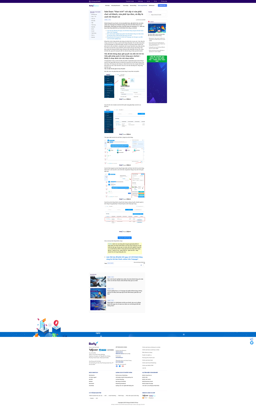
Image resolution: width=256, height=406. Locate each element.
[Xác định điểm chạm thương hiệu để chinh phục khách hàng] (157, 28)
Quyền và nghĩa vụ (147, 355)
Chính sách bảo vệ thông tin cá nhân (151, 347)
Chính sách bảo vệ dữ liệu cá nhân (150, 349)
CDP (97, 398)
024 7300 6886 (119, 362)
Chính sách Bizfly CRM (147, 365)
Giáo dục (93, 18)
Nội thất (93, 37)
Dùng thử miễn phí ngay (125, 237)
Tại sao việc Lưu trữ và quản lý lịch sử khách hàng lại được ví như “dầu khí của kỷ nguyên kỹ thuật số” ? (157, 44)
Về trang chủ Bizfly (95, 1)
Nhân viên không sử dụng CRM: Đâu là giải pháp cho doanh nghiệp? (156, 51)
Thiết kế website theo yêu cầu (95, 395)
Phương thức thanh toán (148, 357)
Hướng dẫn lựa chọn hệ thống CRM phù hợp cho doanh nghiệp (157, 47)
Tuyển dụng (140, 1)
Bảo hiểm (93, 20)
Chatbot (110, 244)
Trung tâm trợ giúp (130, 1)
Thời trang (93, 24)
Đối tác (155, 1)
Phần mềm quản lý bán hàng (132, 395)
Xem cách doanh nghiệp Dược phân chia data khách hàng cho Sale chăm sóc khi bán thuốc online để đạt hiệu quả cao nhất (125, 279)
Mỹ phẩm (93, 26)
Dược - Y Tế (93, 16)
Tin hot (152, 21)
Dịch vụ (92, 35)
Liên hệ (148, 1)
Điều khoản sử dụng (147, 352)
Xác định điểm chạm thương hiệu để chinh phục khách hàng (156, 34)
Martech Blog (133, 5)
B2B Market (151, 5)
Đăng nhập (164, 1)
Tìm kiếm (149, 14)
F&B (92, 22)
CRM (105, 395)
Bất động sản (94, 14)
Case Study (125, 5)
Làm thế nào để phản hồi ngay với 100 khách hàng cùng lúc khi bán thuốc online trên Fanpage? (124, 258)
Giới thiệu (107, 5)
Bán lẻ (92, 28)
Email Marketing (112, 395)
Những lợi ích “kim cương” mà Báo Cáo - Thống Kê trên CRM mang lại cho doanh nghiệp (157, 39)
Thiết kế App (121, 395)
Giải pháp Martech (115, 5)
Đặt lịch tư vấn (162, 5)
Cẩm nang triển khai (142, 5)
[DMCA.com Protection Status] (110, 350)
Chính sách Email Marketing (149, 362)
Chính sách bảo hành (147, 360)
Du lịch (92, 31)
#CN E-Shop (110, 263)
